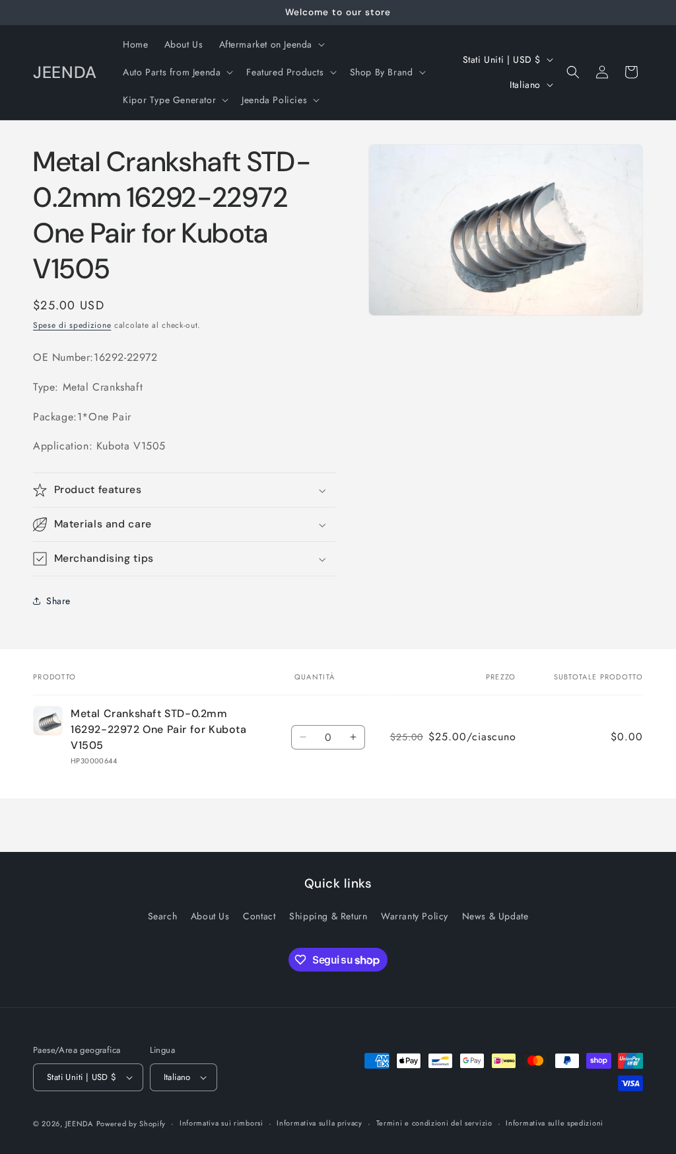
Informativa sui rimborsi (221, 1123)
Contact (259, 916)
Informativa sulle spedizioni (554, 1123)
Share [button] (58, 600)
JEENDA (79, 1123)
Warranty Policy (414, 916)
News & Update (495, 916)
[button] (271, 44)
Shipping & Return (328, 916)
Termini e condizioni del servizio (434, 1123)
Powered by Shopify (131, 1123)
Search (163, 916)
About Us (210, 916)
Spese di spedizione (72, 325)
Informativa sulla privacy (319, 1123)
